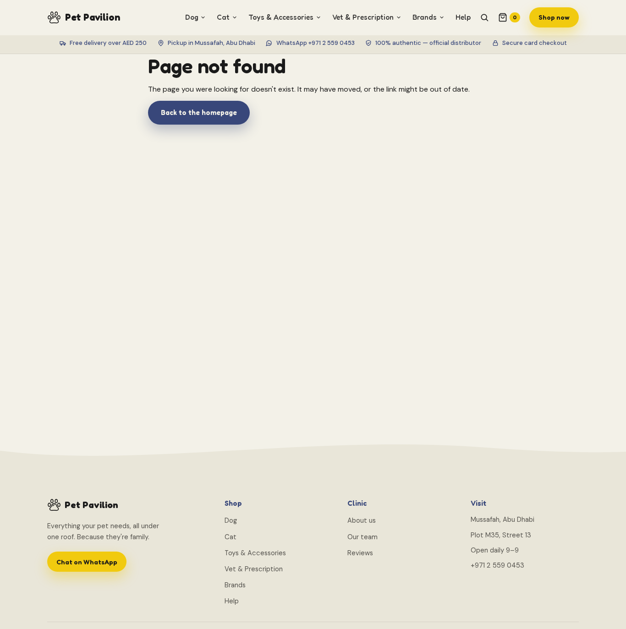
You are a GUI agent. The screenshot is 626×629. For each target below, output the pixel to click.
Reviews (360, 553)
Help (463, 17)
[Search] (484, 17)
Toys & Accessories (255, 553)
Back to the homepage (199, 112)
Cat (230, 536)
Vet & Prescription (254, 569)
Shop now (554, 17)
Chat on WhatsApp (86, 562)
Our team (362, 536)
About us (361, 520)
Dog (231, 520)
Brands (235, 585)
